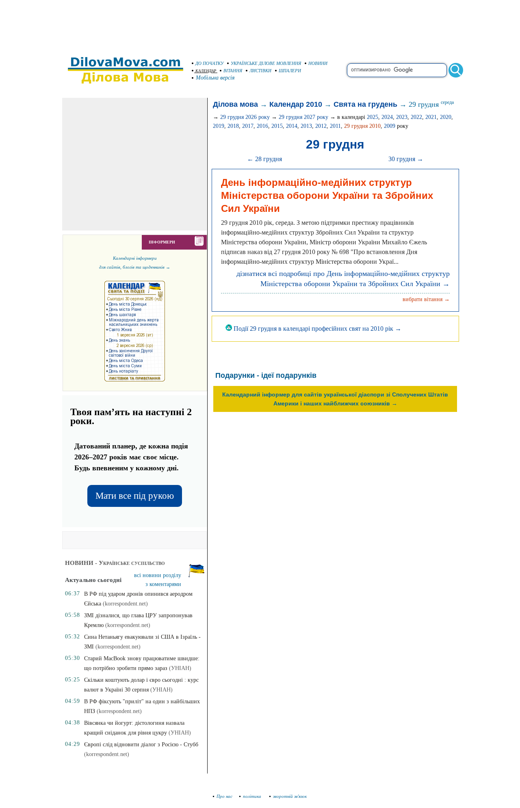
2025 (372, 117)
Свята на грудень (365, 104)
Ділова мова (235, 104)
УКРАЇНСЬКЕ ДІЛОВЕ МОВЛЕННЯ (266, 63)
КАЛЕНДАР (205, 71)
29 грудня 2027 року (303, 117)
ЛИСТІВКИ (260, 70)
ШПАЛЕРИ (289, 70)
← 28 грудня (264, 158)
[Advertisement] (260, 24)
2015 (277, 126)
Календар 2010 (295, 104)
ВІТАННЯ (232, 70)
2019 (218, 126)
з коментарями (163, 584)
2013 (306, 126)
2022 (416, 117)
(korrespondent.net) (125, 604)
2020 (445, 117)
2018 (233, 126)
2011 (335, 126)
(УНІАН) (180, 668)
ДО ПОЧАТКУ (209, 63)
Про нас (224, 796)
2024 (387, 117)
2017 (248, 126)
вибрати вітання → (426, 299)
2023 (401, 117)
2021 (431, 117)
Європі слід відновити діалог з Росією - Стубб (141, 744)
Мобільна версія (215, 78)
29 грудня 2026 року (245, 117)
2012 (321, 126)
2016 (262, 126)
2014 (291, 126)
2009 (389, 126)
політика (253, 796)
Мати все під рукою (134, 496)
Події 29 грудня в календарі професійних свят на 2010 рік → (316, 328)
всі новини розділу (157, 575)
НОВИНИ (318, 63)
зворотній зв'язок (290, 796)
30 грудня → (405, 158)
